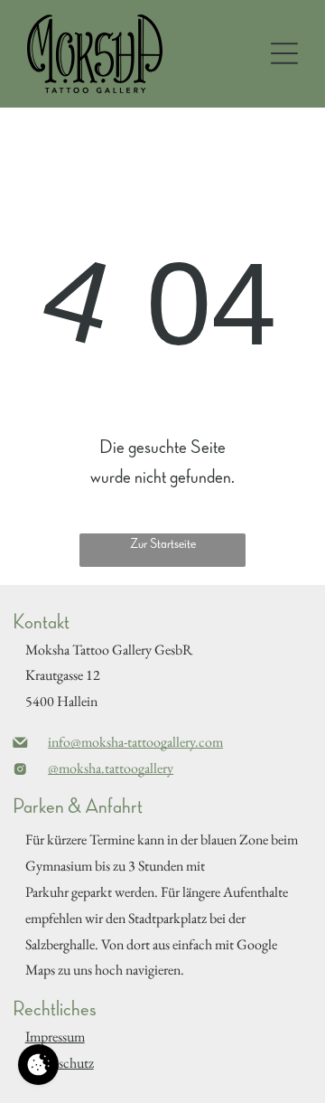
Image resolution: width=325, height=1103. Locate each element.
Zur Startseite (163, 544)
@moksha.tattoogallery (110, 768)
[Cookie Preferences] (38, 1064)
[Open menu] (284, 53)
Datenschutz (59, 1062)
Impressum (55, 1036)
